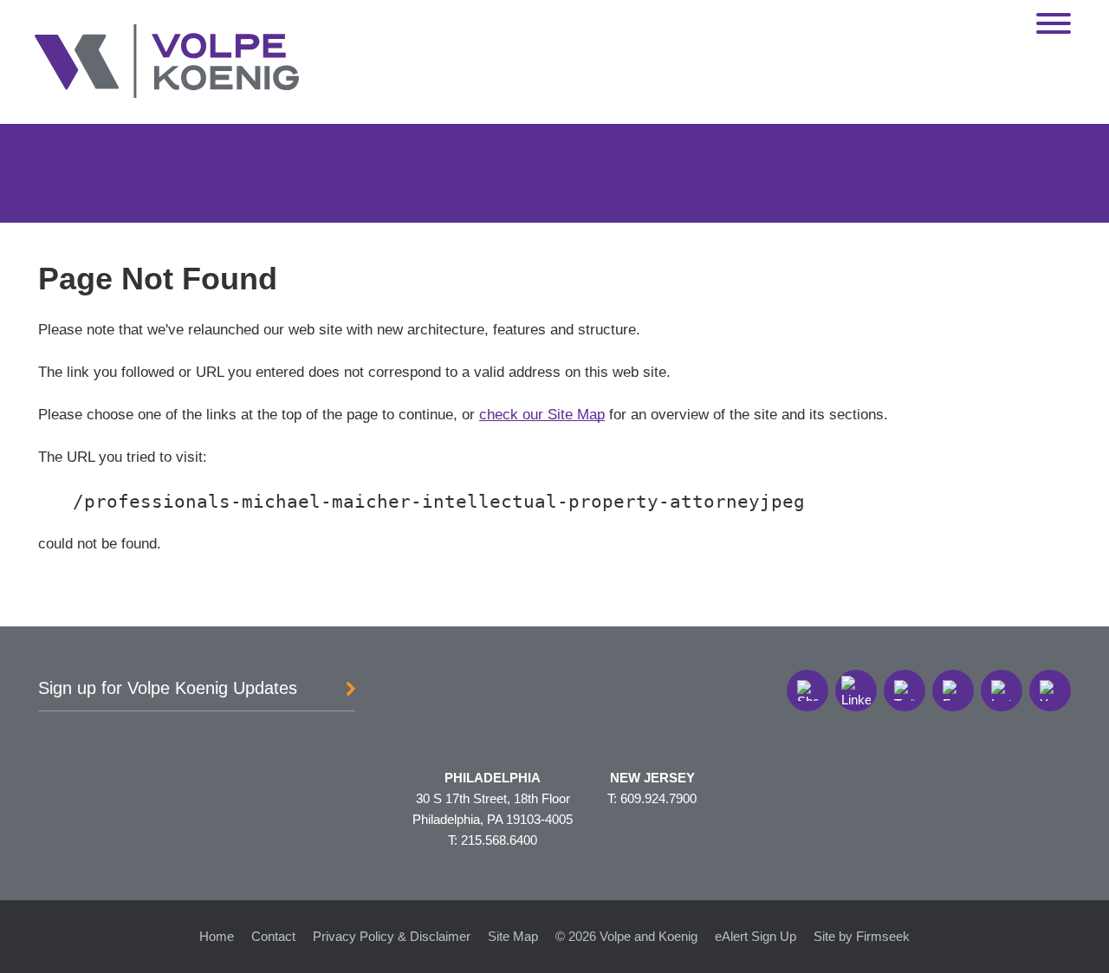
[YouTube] (1050, 690)
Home (216, 936)
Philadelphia (492, 777)
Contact (273, 936)
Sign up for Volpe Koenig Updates (167, 687)
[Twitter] (904, 690)
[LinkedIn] (856, 690)
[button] (807, 690)
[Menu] (1053, 24)
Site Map (513, 936)
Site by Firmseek (862, 936)
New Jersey (652, 777)
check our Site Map (542, 414)
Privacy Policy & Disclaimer (391, 936)
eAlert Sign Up (755, 936)
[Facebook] (953, 690)
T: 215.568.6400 (492, 840)
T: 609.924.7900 (652, 798)
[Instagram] (1001, 690)
